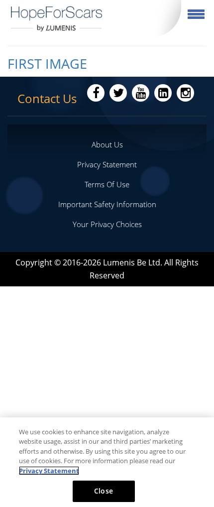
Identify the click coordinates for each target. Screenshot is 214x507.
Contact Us (47, 99)
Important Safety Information (107, 204)
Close (103, 491)
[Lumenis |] (57, 19)
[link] (107, 63)
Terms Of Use (107, 184)
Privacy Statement (107, 164)
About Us (107, 144)
